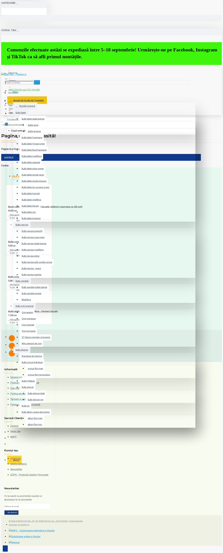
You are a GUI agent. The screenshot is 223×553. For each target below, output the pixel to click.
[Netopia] (14, 542)
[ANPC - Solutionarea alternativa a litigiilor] (32, 531)
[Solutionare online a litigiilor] (25, 536)
